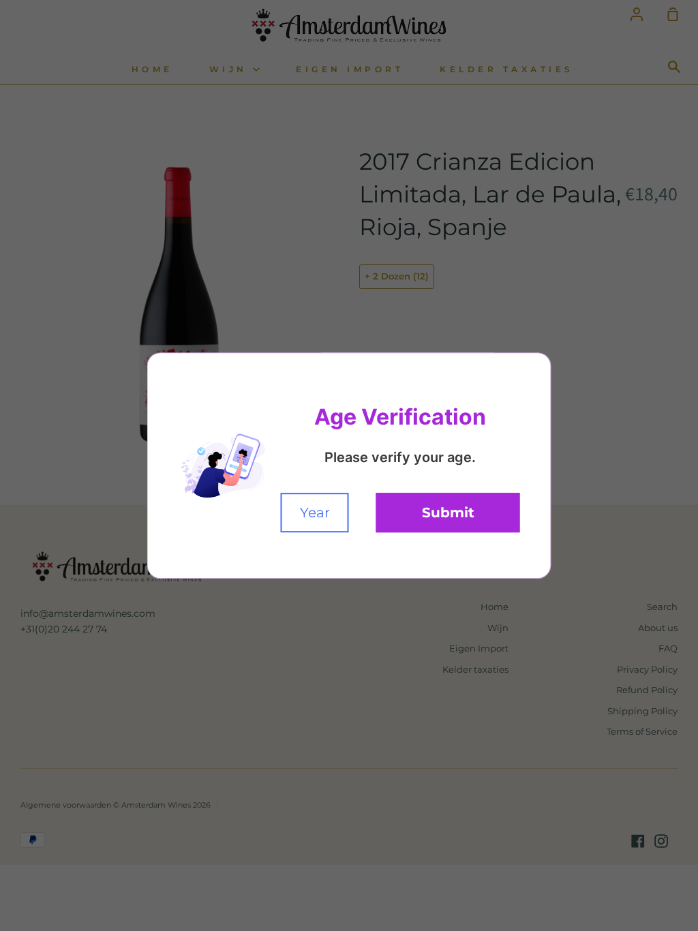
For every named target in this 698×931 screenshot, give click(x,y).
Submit (448, 512)
